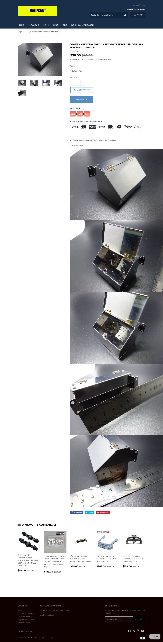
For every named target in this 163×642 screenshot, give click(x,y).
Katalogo (34, 25)
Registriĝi (139, 619)
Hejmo (21, 25)
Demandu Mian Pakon (82, 25)
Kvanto (73, 78)
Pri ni (46, 25)
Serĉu (20, 610)
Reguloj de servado (26, 620)
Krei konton (141, 9)
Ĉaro (140, 15)
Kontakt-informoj (25, 631)
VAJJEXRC (28, 638)
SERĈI (56, 25)
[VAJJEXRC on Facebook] (129, 631)
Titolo (72, 66)
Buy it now (81, 99)
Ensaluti (130, 9)
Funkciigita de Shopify (44, 638)
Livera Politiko (24, 623)
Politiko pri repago (25, 613)
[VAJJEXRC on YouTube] (142, 631)
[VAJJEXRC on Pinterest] (133, 631)
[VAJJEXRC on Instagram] (138, 631)
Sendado (91, 59)
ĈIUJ (65, 25)
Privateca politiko (25, 617)
